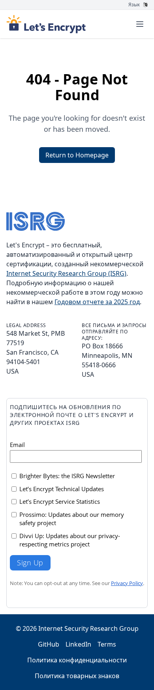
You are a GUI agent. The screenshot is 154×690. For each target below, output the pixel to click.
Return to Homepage (77, 155)
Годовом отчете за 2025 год (97, 301)
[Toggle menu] (140, 24)
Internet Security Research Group (88, 628)
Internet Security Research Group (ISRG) (66, 273)
